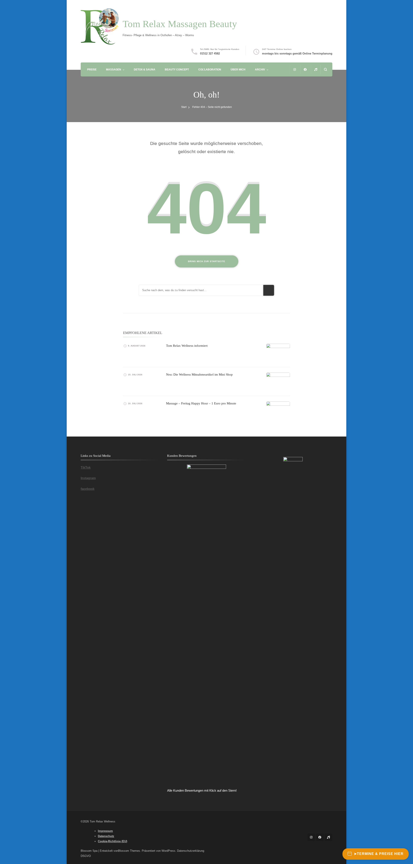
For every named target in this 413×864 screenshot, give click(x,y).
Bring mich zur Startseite (206, 261)
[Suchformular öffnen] (325, 69)
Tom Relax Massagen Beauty (180, 24)
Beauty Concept (177, 69)
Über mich (238, 69)
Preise (92, 69)
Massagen (113, 69)
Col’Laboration (209, 69)
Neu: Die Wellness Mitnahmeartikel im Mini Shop (199, 374)
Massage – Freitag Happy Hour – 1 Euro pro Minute (201, 403)
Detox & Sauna (144, 69)
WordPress (168, 850)
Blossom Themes (129, 850)
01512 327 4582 (210, 53)
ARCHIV (260, 69)
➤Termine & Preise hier (379, 854)
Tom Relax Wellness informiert (187, 345)
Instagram (88, 478)
